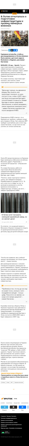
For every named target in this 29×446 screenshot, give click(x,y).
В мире (3, 403)
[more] (26, 113)
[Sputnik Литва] (5, 11)
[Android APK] (5, 432)
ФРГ (12, 382)
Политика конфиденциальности (9, 418)
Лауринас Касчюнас (19, 382)
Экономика (24, 403)
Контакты (13, 416)
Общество (17, 403)
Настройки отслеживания (15, 428)
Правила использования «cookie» (9, 422)
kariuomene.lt (8, 47)
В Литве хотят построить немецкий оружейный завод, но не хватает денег (14, 217)
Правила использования (7, 420)
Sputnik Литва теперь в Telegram (11, 373)
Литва (8, 382)
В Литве (3, 382)
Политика (9, 403)
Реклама (9, 416)
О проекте (3, 416)
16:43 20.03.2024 (5, 28)
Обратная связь (5, 428)
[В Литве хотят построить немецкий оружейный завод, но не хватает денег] (14, 203)
